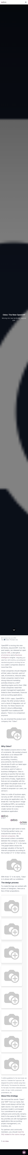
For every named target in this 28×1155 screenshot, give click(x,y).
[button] (26, 2)
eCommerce (5, 655)
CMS (8, 653)
